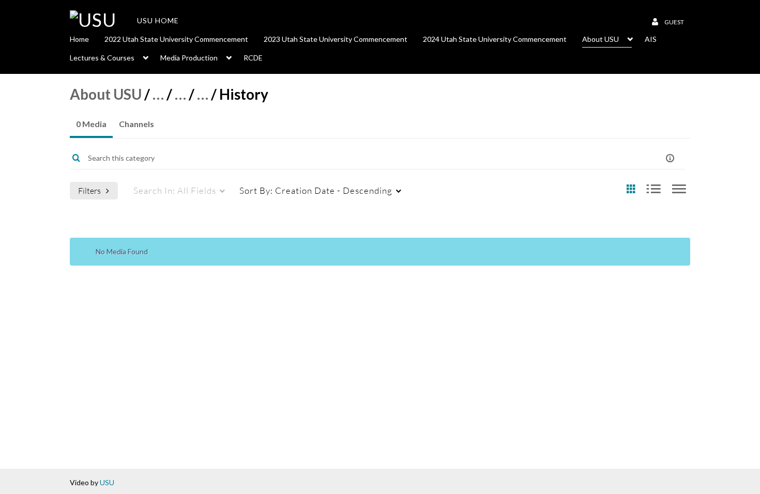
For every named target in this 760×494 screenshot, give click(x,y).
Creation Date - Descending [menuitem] (315, 190)
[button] (670, 158)
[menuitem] (87, 38)
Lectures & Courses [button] (102, 57)
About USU (106, 94)
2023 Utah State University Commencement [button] (335, 39)
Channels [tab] (136, 124)
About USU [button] (600, 39)
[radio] (631, 189)
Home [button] (79, 39)
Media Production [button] (189, 57)
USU (107, 482)
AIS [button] (651, 39)
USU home (158, 20)
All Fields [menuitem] (174, 190)
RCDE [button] (253, 57)
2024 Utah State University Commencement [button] (495, 39)
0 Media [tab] (91, 124)
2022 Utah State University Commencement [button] (176, 39)
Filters (89, 190)
